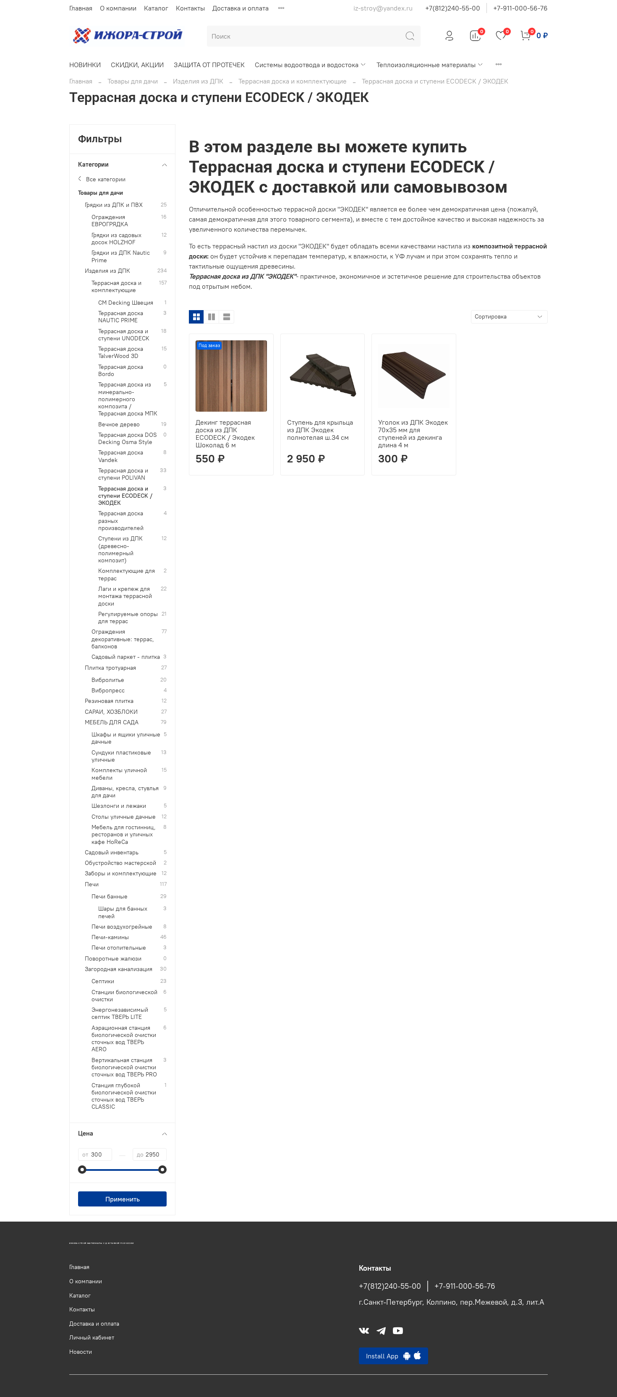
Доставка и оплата (240, 8)
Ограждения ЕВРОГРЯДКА (110, 221)
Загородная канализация (118, 969)
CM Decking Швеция (125, 302)
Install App (384, 1356)
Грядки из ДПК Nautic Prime (121, 256)
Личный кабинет (91, 1337)
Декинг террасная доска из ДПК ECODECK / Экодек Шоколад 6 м (225, 433)
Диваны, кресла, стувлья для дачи (125, 792)
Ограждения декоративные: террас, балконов (123, 639)
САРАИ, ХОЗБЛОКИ (111, 711)
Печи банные (110, 896)
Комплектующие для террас (126, 574)
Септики (103, 981)
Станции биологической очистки (124, 996)
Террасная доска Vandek (120, 456)
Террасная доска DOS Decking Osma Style (127, 438)
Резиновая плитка (109, 701)
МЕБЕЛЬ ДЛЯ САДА (112, 722)
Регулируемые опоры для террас (128, 618)
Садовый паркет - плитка (126, 657)
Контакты (190, 8)
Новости (80, 1351)
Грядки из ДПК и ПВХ (114, 205)
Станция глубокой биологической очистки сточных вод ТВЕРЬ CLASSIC (124, 1096)
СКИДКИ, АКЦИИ (137, 64)
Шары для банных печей (122, 912)
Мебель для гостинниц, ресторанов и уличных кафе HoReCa (124, 835)
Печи (92, 884)
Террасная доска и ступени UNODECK (123, 335)
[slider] (82, 1169)
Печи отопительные (119, 947)
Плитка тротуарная (110, 667)
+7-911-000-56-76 (520, 8)
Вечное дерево (119, 424)
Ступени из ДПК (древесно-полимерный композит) (120, 549)
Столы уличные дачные (124, 816)
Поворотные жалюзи (113, 958)
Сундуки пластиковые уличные (121, 756)
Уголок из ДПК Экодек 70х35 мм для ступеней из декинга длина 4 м (413, 433)
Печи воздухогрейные (122, 926)
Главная (80, 8)
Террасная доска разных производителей (121, 521)
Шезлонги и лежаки (119, 805)
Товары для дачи (132, 81)
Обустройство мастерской (120, 863)
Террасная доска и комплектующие (292, 81)
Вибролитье (108, 680)
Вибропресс (108, 690)
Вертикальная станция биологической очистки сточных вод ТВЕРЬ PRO (124, 1067)
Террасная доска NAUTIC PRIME (120, 317)
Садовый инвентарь (112, 852)
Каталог (156, 8)
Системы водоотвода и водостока (306, 64)
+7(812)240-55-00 (452, 8)
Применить (122, 1199)
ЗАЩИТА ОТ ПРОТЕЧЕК (209, 64)
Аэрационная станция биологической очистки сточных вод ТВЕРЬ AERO (124, 1038)
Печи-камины (110, 937)
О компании (118, 8)
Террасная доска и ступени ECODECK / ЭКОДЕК (125, 496)
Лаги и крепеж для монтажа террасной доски (125, 596)
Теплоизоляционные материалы (426, 64)
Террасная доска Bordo (120, 370)
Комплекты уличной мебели (119, 774)
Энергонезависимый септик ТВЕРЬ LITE (120, 1013)
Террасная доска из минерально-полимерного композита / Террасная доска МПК (127, 399)
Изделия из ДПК (198, 81)
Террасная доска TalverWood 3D (120, 352)
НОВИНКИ (85, 64)
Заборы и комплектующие (121, 873)
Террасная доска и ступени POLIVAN (123, 474)
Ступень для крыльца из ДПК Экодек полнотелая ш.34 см (320, 429)
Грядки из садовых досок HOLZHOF (116, 239)
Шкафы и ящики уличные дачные (126, 738)
